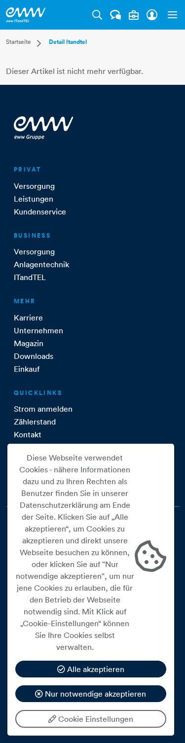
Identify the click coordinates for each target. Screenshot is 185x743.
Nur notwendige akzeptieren (94, 694)
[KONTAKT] (115, 15)
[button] (170, 14)
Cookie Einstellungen (94, 719)
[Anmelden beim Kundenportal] (152, 14)
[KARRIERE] (134, 15)
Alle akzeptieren (94, 669)
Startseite (18, 41)
